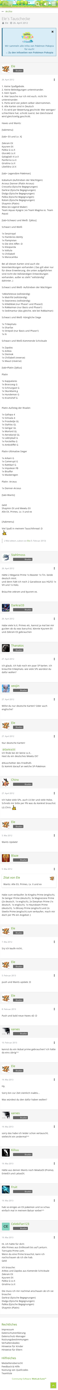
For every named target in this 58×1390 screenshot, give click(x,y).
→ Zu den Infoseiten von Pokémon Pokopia (29, 52)
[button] (54, 4)
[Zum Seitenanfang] (53, 1385)
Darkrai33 (10, 749)
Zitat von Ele (11, 877)
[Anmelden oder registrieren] (46, 4)
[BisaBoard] (7, 4)
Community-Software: (29, 1378)
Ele (6, 22)
